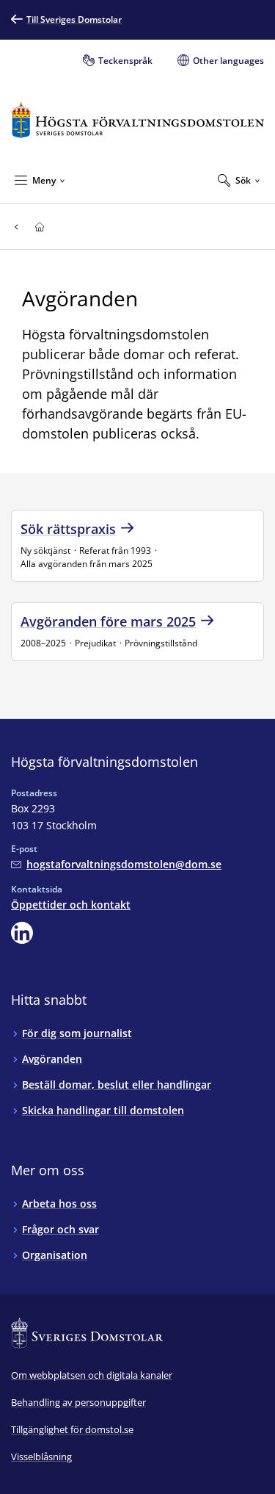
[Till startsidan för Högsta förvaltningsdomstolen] (137, 120)
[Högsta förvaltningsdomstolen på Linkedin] (22, 933)
